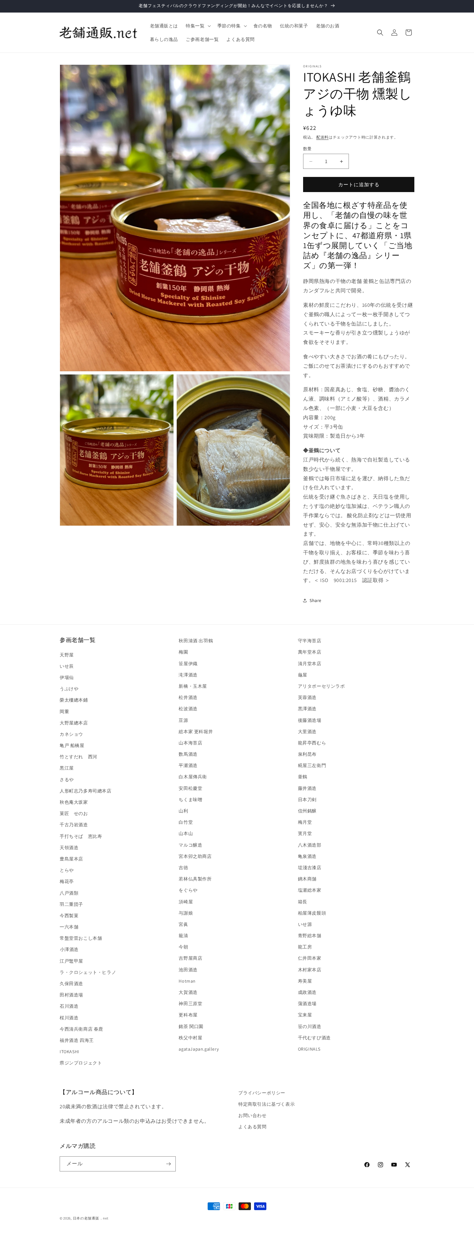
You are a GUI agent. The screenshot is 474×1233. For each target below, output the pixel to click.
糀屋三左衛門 (312, 765)
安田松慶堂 (190, 788)
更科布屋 (188, 1015)
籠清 (183, 935)
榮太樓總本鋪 (74, 700)
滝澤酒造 (188, 675)
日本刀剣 (307, 799)
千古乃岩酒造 (74, 825)
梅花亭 (67, 881)
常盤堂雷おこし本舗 (81, 938)
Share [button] (315, 600)
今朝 (183, 947)
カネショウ (71, 734)
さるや (67, 779)
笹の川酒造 (309, 1026)
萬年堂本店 (309, 652)
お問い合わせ (252, 1115)
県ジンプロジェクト (81, 1063)
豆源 (183, 720)
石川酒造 (69, 1006)
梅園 (183, 652)
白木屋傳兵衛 (193, 777)
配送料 (322, 137)
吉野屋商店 (190, 958)
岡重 (64, 711)
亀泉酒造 (307, 856)
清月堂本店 (309, 663)
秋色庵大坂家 (74, 802)
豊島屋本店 (71, 859)
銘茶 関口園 (191, 1026)
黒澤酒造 (307, 709)
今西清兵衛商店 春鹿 (81, 1029)
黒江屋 (67, 768)
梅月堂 (305, 822)
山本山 (186, 833)
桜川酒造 (69, 1018)
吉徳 (183, 867)
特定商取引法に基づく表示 (266, 1104)
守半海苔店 (309, 641)
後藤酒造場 (309, 720)
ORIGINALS (309, 1049)
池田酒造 (188, 970)
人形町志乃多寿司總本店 (86, 791)
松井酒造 (188, 697)
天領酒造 (69, 847)
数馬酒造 (188, 754)
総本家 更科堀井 (196, 731)
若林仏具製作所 (195, 879)
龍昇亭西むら (312, 743)
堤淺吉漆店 (309, 867)
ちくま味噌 (190, 799)
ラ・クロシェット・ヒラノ (88, 972)
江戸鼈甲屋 (71, 961)
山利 (183, 811)
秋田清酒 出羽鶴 (196, 641)
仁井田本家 (309, 958)
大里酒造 (307, 731)
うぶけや (69, 689)
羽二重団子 (71, 904)
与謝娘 (186, 913)
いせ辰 (67, 666)
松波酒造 (188, 709)
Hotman (187, 981)
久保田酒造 (71, 983)
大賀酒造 (188, 992)
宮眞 (183, 924)
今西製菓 (69, 915)
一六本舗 (69, 927)
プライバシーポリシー (261, 1093)
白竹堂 (186, 822)
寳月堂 (305, 833)
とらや (67, 870)
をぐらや (188, 890)
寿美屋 (305, 981)
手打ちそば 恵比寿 (81, 836)
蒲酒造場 (307, 1003)
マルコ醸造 (190, 845)
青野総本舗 (309, 935)
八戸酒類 (69, 893)
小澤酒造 (69, 949)
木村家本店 (309, 970)
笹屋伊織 (188, 663)
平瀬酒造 (188, 765)
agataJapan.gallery (199, 1049)
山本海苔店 (190, 743)
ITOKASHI (69, 1051)
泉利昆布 (307, 754)
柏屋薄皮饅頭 (312, 913)
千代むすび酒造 (314, 1038)
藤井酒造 (307, 788)
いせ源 (305, 924)
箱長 (302, 902)
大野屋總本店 (74, 723)
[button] (197, 26)
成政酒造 (307, 992)
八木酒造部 (309, 845)
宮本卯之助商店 (195, 856)
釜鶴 (302, 777)
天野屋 (67, 655)
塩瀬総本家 (309, 890)
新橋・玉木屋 (193, 686)
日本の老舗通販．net (91, 1218)
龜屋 (302, 675)
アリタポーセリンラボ (321, 686)
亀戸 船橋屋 (72, 745)
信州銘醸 (307, 811)
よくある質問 (252, 1127)
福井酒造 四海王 (77, 1040)
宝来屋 (305, 1015)
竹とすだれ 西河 (78, 757)
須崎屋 (186, 902)
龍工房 (305, 947)
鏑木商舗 (307, 879)
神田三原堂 (190, 1003)
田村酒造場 (71, 995)
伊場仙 (67, 677)
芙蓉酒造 (307, 697)
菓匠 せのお (74, 813)
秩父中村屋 (190, 1038)
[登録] (168, 1163)
